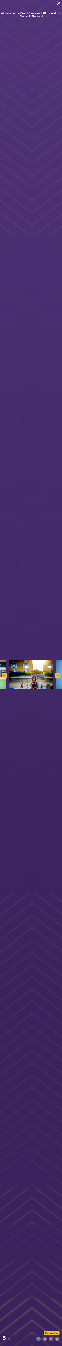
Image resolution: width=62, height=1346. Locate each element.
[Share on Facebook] (38, 1339)
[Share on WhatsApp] (51, 1339)
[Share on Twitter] (44, 1339)
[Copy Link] (57, 1339)
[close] (58, 3)
